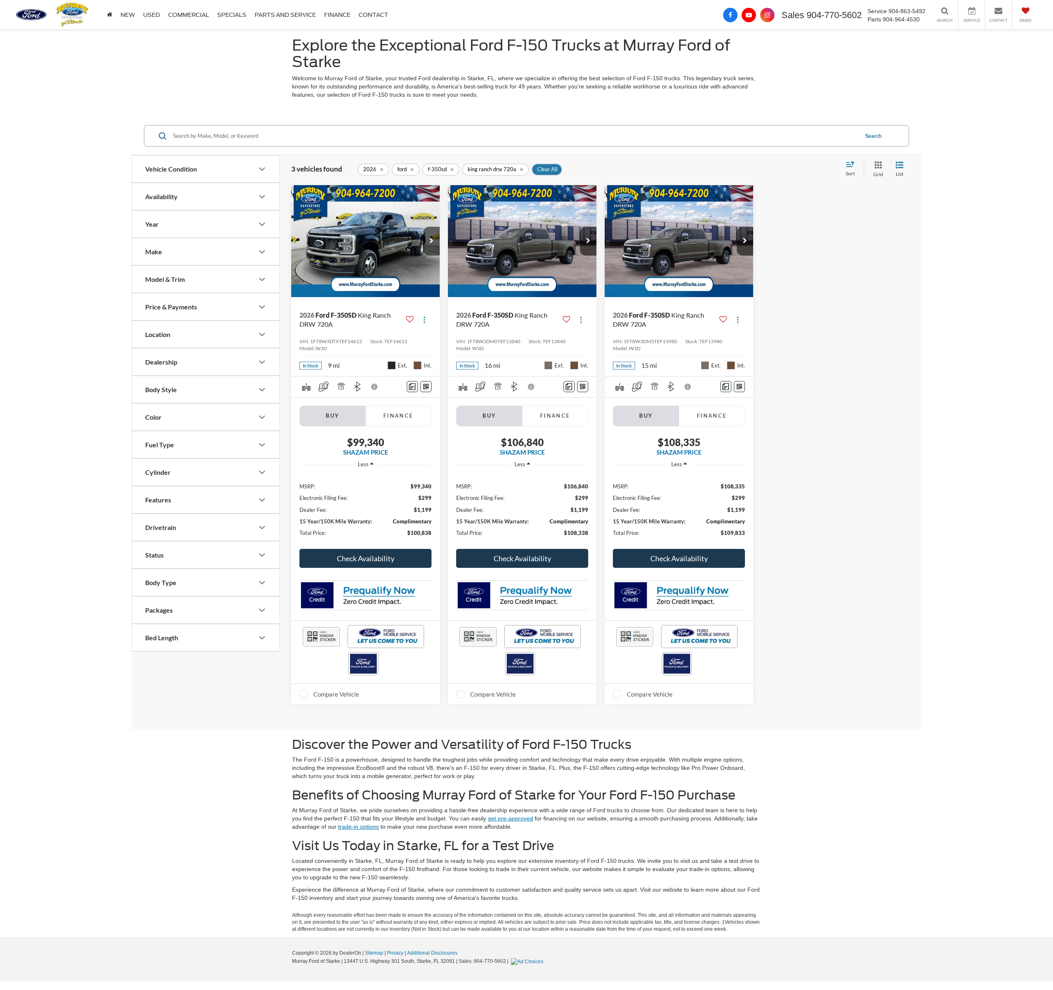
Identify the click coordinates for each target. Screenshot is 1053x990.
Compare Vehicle (336, 694)
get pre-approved (510, 818)
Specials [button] (231, 15)
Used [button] (151, 15)
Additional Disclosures (432, 953)
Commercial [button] (188, 15)
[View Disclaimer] (375, 386)
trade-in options (358, 826)
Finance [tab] (398, 415)
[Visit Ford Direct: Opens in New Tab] (528, 961)
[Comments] (412, 386)
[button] (109, 14)
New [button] (128, 15)
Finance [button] (337, 15)
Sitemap (374, 953)
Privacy (395, 953)
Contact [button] (373, 15)
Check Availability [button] (365, 558)
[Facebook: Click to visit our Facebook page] (730, 15)
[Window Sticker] (425, 386)
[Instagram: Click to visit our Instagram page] (767, 15)
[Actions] (424, 319)
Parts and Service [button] (285, 15)
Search (873, 135)
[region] (365, 508)
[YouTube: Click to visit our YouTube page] (748, 15)
